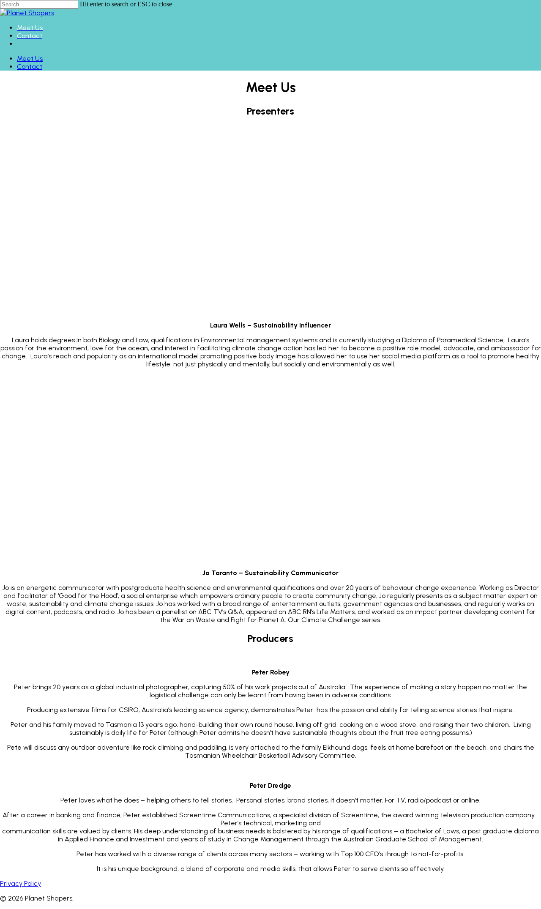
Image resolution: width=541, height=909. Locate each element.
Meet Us (30, 59)
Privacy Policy (20, 883)
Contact (29, 67)
